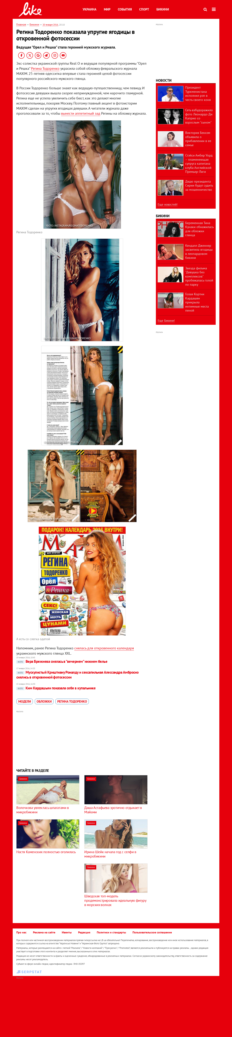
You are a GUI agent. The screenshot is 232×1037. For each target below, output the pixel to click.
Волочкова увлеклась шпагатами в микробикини (42, 809)
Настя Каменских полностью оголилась (46, 852)
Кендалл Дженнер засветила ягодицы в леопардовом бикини (199, 251)
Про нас (21, 932)
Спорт (144, 9)
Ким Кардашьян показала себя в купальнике (57, 688)
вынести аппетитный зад (80, 113)
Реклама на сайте (44, 932)
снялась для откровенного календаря (104, 648)
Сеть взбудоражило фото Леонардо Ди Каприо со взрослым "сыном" (199, 116)
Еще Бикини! (166, 321)
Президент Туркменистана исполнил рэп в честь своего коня (198, 93)
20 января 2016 (50, 24)
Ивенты (67, 932)
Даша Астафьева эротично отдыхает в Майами (113, 809)
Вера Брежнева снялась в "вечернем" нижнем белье (62, 661)
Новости (163, 80)
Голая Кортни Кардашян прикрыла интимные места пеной (197, 302)
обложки (44, 701)
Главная (21, 24)
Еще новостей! (167, 204)
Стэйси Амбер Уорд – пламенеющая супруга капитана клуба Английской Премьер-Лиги (199, 163)
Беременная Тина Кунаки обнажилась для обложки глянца (199, 229)
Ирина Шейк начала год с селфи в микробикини (110, 854)
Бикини (162, 9)
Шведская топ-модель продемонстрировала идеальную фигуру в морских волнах (115, 900)
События (125, 9)
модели (24, 701)
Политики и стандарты (111, 932)
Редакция (84, 932)
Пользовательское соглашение (152, 932)
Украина (89, 9)
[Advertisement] (82, 739)
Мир (107, 9)
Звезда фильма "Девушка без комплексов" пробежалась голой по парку (199, 276)
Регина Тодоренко (45, 68)
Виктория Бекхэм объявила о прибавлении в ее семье (198, 139)
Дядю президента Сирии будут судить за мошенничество (199, 185)
